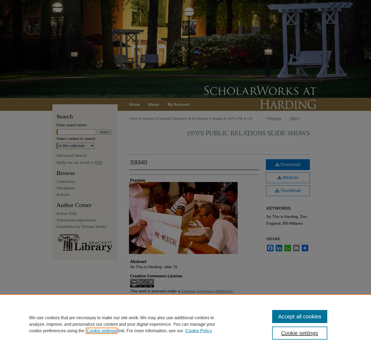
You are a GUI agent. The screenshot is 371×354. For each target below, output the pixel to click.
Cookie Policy (198, 330)
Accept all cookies (299, 316)
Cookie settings (102, 330)
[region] (185, 324)
